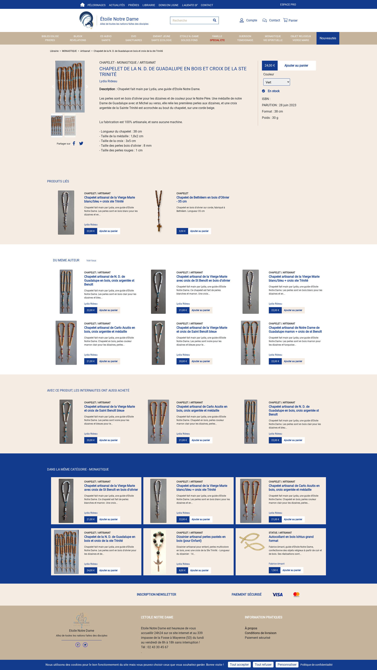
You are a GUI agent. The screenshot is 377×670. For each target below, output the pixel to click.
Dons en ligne (168, 5)
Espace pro (288, 4)
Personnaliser (287, 664)
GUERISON (245, 36)
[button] (53, 87)
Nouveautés (328, 38)
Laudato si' (189, 5)
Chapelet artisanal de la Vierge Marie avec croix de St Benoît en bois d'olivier (203, 278)
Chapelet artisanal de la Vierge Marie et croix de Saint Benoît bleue (202, 329)
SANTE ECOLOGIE (161, 40)
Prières (133, 5)
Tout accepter (239, 664)
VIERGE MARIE (301, 40)
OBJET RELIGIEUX (301, 36)
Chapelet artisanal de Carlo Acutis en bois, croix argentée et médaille (109, 329)
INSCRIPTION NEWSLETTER (156, 594)
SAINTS (106, 40)
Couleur (268, 74)
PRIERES (50, 40)
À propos (251, 628)
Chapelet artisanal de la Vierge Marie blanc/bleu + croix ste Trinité (109, 199)
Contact (207, 5)
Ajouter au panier (296, 65)
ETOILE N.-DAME (189, 36)
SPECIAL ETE (217, 40)
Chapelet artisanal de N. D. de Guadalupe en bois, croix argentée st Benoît (109, 280)
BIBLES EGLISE (50, 36)
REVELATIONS (78, 40)
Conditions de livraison (260, 633)
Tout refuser (263, 664)
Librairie (149, 5)
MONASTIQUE (273, 36)
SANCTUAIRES (133, 40)
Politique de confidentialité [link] (316, 664)
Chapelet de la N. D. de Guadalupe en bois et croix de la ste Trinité (128, 51)
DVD (133, 36)
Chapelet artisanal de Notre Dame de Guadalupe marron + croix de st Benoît (295, 329)
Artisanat (85, 51)
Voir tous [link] (91, 260)
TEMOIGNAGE (245, 40)
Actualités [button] (117, 5)
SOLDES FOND (189, 40)
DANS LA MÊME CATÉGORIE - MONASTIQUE (78, 469)
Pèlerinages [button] (96, 5)
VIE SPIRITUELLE (273, 40)
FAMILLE (217, 36)
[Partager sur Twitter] (81, 143)
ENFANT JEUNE (161, 36)
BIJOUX (78, 36)
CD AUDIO (106, 36)
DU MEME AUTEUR (74, 260)
